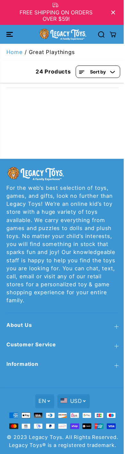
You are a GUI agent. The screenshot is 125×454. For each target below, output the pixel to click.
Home (14, 52)
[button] (10, 34)
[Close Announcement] (113, 12)
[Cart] (113, 34)
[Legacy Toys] (62, 34)
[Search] (101, 34)
